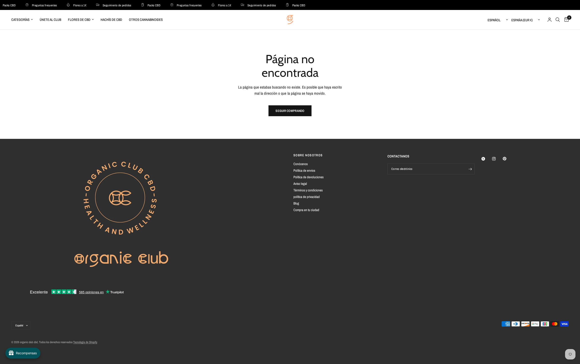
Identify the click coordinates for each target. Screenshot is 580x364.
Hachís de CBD (111, 19)
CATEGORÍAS (20, 19)
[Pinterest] (508, 159)
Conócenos (300, 164)
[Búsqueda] (557, 19)
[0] (565, 19)
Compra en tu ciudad (306, 209)
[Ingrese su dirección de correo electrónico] (470, 169)
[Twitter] (486, 159)
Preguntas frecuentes (41, 5)
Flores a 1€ (76, 5)
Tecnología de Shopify (85, 342)
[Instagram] (497, 159)
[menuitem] (23, 20)
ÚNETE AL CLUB (50, 19)
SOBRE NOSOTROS (308, 155)
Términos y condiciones (308, 190)
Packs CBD (151, 5)
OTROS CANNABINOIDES (146, 19)
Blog (296, 203)
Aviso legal (300, 183)
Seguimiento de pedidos (114, 5)
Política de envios (304, 170)
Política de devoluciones (308, 177)
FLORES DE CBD (79, 19)
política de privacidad (306, 196)
